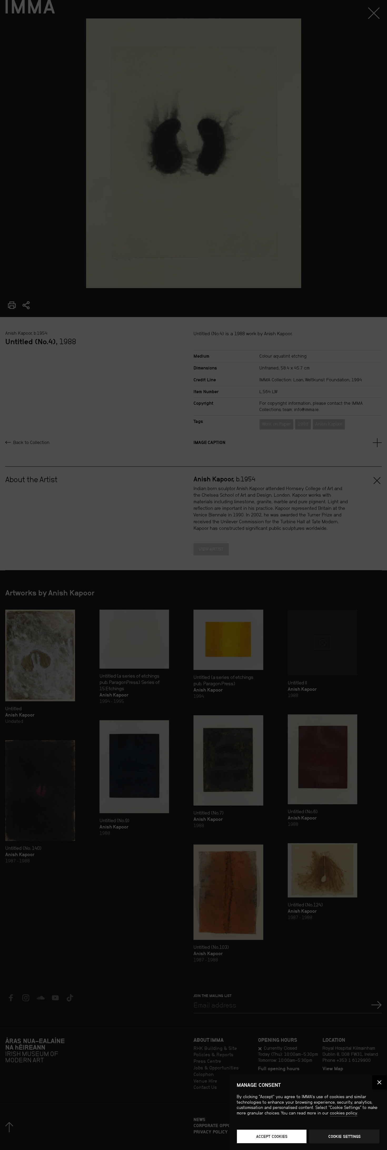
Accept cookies (271, 1136)
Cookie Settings (344, 1136)
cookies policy (343, 1113)
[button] (379, 1082)
